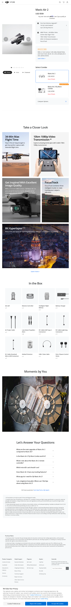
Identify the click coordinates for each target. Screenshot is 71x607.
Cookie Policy (44, 599)
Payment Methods (19, 562)
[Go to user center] (67, 2)
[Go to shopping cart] (63, 2)
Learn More (41, 58)
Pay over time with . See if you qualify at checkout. (52, 17)
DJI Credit (29, 562)
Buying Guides (42, 568)
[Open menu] (2, 2)
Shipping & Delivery (19, 568)
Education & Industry (5, 569)
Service (4, 573)
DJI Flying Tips (42, 574)
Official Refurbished (32, 565)
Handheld (4, 565)
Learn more (35, 271)
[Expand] (53, 450)
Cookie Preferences (35, 595)
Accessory (4, 576)
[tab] (7, 72)
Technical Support (19, 574)
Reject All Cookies (35, 604)
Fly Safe (41, 571)
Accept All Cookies (57, 604)
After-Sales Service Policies (19, 581)
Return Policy (18, 571)
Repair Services (18, 577)
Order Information (19, 565)
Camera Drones (6, 562)
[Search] (60, 2)
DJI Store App (30, 568)
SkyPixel (41, 562)
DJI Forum (41, 565)
